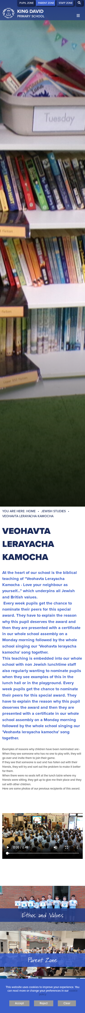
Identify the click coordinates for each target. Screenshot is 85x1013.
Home (31, 511)
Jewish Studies (53, 511)
